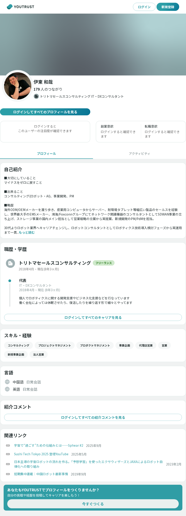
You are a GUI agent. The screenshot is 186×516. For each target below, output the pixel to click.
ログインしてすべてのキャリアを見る (93, 317)
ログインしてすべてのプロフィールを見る (45, 111)
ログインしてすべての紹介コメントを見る (93, 417)
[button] (93, 44)
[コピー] (8, 445)
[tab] (46, 153)
